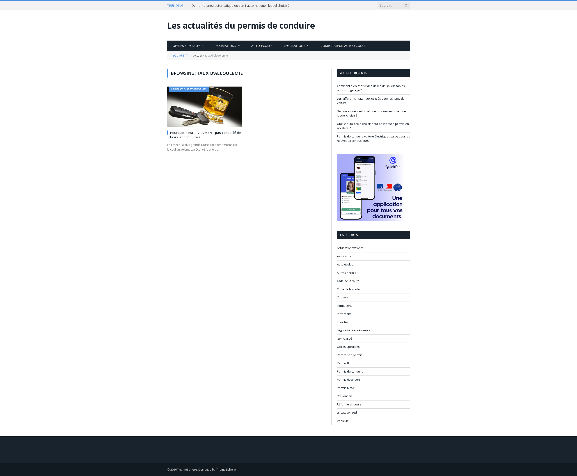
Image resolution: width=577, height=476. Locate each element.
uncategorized (347, 412)
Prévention (344, 396)
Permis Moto (345, 388)
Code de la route (348, 289)
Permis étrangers (349, 380)
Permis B (343, 363)
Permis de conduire (350, 371)
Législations (294, 45)
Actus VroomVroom (350, 248)
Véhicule (343, 421)
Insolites (342, 322)
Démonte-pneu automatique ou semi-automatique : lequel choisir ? (240, 6)
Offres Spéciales (187, 45)
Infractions (344, 314)
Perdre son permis (349, 355)
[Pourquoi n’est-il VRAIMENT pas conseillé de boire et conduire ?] (204, 106)
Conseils (343, 297)
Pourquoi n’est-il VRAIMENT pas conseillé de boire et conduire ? (205, 134)
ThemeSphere (226, 469)
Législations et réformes (188, 89)
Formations (226, 45)
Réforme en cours (349, 404)
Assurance (344, 256)
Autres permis (346, 273)
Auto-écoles (261, 45)
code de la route (348, 281)
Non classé (344, 338)
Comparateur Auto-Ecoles (343, 45)
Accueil (197, 55)
